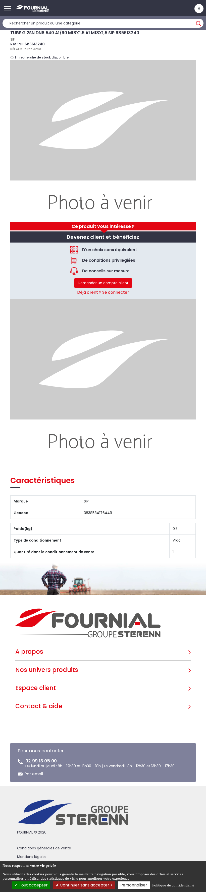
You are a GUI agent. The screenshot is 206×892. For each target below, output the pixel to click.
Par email (33, 774)
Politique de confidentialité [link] (173, 885)
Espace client (35, 688)
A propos (29, 651)
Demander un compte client (103, 282)
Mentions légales (31, 856)
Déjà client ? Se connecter (103, 292)
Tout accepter (33, 885)
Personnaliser (133, 885)
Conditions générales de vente (44, 848)
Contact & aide (38, 706)
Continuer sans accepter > (86, 885)
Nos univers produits (46, 670)
